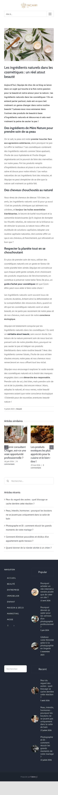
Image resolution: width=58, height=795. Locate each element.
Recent (43, 669)
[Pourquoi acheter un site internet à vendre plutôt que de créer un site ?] (35, 592)
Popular (42, 572)
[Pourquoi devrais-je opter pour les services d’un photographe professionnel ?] (35, 619)
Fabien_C (34, 777)
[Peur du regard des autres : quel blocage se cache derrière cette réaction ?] (35, 690)
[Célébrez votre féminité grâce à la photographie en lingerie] (35, 646)
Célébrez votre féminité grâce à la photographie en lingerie (47, 643)
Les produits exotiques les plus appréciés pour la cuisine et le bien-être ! (41, 454)
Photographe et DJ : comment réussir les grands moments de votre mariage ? (47, 747)
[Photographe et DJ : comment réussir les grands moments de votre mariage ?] (35, 748)
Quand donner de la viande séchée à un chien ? (29, 547)
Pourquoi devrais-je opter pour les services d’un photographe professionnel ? (47, 617)
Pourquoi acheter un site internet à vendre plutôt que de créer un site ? (46, 590)
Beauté (19, 409)
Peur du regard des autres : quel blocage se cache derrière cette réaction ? (47, 689)
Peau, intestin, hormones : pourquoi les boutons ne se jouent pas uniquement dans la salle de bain (29, 514)
